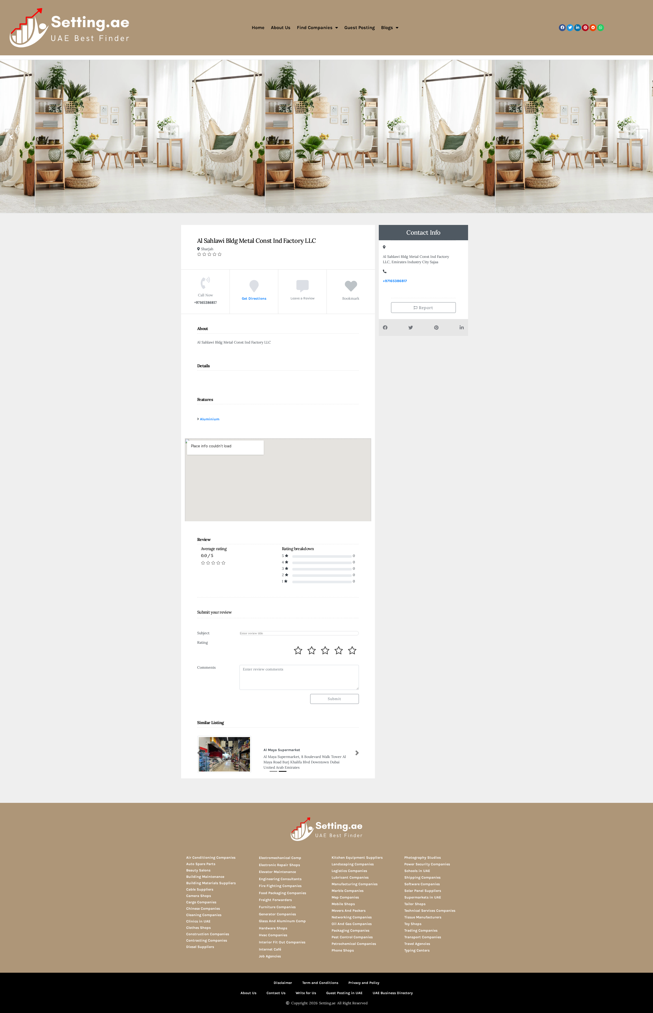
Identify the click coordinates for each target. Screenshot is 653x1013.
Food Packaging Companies (282, 892)
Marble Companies (347, 890)
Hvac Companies (273, 935)
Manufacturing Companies (355, 883)
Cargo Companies (201, 902)
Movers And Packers (349, 910)
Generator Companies (277, 913)
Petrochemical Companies (354, 943)
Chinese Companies (203, 908)
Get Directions (254, 298)
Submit (334, 699)
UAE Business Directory (393, 992)
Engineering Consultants (280, 878)
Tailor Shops (414, 903)
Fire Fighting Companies (280, 885)
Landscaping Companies (353, 864)
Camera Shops (198, 895)
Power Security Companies (427, 864)
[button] (562, 27)
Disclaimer (283, 982)
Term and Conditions (320, 982)
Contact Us (276, 992)
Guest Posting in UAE (344, 992)
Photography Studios (422, 857)
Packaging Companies (350, 930)
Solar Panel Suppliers (422, 890)
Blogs (387, 27)
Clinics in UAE (198, 921)
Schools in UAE (417, 870)
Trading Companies (420, 930)
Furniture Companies (277, 906)
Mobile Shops (343, 903)
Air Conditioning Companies (210, 857)
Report (425, 307)
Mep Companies (345, 897)
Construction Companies (207, 933)
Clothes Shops (198, 927)
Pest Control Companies (352, 936)
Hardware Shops (273, 928)
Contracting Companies (206, 940)
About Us (281, 27)
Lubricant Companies (350, 877)
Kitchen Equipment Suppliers (357, 857)
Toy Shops (412, 923)
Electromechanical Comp (280, 857)
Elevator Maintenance (277, 871)
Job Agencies (270, 956)
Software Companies (422, 883)
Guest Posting (359, 27)
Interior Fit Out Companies (282, 942)
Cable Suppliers (199, 889)
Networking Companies (352, 917)
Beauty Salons (198, 870)
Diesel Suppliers (200, 946)
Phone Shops (343, 950)
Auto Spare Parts (200, 863)
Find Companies (315, 27)
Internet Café (270, 949)
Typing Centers (417, 950)
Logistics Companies (349, 870)
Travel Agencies (417, 943)
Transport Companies (422, 936)
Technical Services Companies (429, 910)
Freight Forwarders (275, 899)
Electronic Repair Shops (279, 864)
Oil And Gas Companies (352, 923)
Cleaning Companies (203, 914)
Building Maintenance (205, 876)
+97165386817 (395, 281)
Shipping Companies (422, 877)
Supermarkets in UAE (422, 897)
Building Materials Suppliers (211, 882)
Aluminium (209, 419)
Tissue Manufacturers (422, 917)
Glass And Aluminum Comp (282, 920)
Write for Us (306, 992)
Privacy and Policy (363, 982)
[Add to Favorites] (351, 289)
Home (258, 27)
